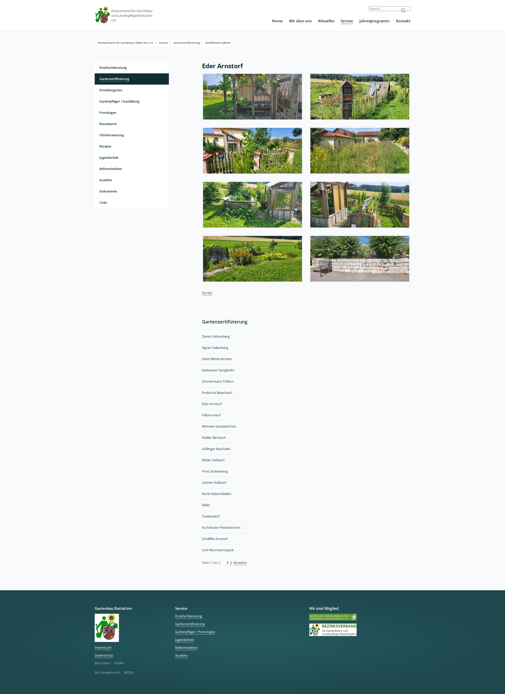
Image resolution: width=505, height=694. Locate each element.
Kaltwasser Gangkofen (218, 370)
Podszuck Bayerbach (217, 392)
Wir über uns (300, 20)
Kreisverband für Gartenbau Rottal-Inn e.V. (125, 43)
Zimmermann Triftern (218, 381)
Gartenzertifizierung (187, 43)
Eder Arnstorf (212, 404)
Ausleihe (105, 180)
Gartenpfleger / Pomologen (195, 632)
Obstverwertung (111, 135)
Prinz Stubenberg (214, 471)
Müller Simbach (213, 460)
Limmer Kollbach (214, 482)
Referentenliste (110, 169)
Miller (206, 505)
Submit (404, 10)
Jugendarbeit (108, 157)
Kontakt (403, 20)
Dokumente (108, 191)
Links (103, 202)
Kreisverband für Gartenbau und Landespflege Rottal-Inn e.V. (131, 15)
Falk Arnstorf (211, 415)
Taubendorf (210, 516)
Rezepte (105, 146)
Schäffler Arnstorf (215, 539)
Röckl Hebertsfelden (216, 494)
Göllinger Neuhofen (216, 449)
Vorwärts (240, 562)
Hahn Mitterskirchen (217, 359)
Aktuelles (326, 20)
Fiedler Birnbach (214, 437)
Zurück (207, 293)
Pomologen (107, 112)
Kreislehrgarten (110, 90)
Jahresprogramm (374, 20)
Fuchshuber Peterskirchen (221, 527)
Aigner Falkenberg (215, 348)
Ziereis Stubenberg (216, 336)
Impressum (103, 647)
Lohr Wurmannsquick (218, 550)
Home (277, 20)
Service (347, 20)
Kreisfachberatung (113, 67)
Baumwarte (108, 124)
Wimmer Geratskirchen (219, 426)
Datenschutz (104, 655)
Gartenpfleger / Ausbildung (119, 101)
